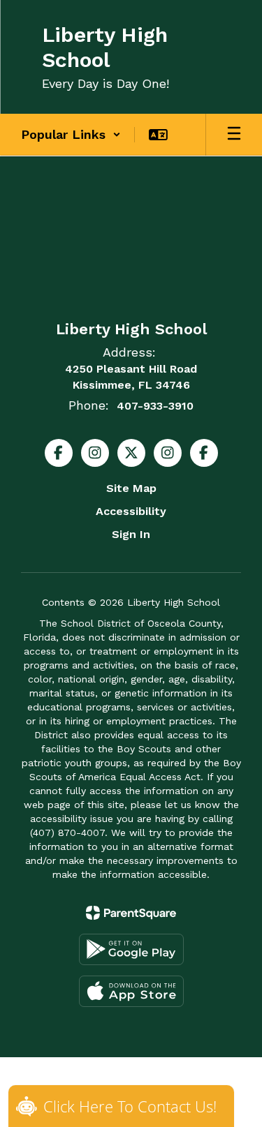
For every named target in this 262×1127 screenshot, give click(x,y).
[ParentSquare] (131, 912)
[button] (71, 135)
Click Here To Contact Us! (130, 1106)
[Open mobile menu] (234, 135)
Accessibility (131, 511)
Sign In (131, 534)
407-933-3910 (155, 405)
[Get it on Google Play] (131, 949)
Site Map (131, 488)
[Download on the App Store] (131, 991)
